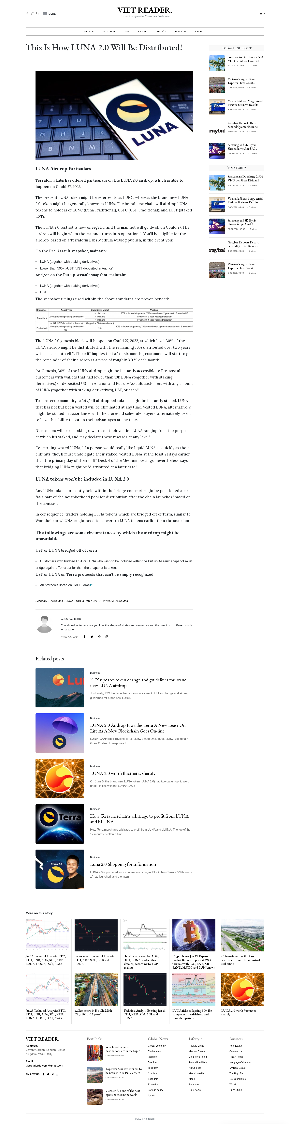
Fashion (152, 1062)
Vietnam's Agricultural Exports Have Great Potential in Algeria (242, 83)
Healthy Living (196, 1045)
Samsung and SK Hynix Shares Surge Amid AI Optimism (242, 148)
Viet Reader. (145, 10)
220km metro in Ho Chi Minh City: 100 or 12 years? (93, 1012)
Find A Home (236, 1056)
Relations (194, 1084)
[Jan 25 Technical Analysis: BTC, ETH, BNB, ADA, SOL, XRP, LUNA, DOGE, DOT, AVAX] (47, 934)
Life (126, 31)
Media (192, 1079)
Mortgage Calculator (240, 1062)
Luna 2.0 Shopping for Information (123, 864)
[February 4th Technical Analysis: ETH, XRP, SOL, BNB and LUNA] (96, 934)
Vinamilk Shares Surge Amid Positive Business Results (245, 103)
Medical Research (198, 1051)
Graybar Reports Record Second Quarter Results (243, 125)
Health (180, 31)
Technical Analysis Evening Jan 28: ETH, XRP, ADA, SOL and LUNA (145, 1014)
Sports (162, 31)
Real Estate (235, 1045)
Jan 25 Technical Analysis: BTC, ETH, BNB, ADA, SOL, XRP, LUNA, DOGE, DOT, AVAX (46, 960)
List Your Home (237, 1079)
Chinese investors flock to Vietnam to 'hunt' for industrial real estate (240, 960)
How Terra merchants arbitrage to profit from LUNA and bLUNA (139, 819)
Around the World (198, 1062)
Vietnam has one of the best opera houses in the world (123, 1093)
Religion (152, 1056)
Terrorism (153, 1068)
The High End (236, 1073)
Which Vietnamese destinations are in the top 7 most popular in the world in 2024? (123, 1052)
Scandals (153, 1079)
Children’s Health (198, 1056)
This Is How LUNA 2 (88, 600)
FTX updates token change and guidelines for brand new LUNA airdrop (138, 682)
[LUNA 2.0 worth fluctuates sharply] (242, 989)
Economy (41, 600)
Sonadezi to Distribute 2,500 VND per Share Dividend (245, 59)
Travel (143, 31)
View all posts (69, 637)
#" (91, 585)
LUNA (69, 600)
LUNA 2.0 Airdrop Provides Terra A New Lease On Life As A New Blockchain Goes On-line (138, 728)
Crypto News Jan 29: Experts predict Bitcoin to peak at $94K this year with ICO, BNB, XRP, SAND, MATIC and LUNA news (193, 962)
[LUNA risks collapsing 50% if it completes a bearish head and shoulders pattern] (193, 989)
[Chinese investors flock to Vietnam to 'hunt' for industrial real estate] (242, 934)
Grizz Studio (235, 1090)
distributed (56, 600)
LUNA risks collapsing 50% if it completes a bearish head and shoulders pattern (192, 1014)
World (89, 31)
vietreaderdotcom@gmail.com (44, 1065)
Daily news (195, 1090)
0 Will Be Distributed (115, 600)
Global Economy (157, 1045)
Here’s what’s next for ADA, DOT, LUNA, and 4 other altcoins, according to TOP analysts (141, 962)
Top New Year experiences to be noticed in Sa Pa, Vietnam (124, 1071)
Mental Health (196, 1073)
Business (108, 31)
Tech (198, 31)
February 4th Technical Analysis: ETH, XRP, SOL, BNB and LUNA (95, 960)
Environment (155, 1051)
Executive (153, 1084)
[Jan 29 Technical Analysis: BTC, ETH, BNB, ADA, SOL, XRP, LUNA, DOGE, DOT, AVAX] (47, 989)
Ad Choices (195, 1068)
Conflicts (152, 1073)
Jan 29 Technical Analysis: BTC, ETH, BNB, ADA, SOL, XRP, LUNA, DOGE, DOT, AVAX (46, 1014)
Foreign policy (155, 1090)
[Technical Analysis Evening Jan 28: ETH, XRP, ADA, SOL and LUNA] (145, 989)
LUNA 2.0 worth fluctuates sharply (122, 773)
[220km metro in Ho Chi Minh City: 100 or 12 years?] (96, 989)
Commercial (235, 1051)
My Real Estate (237, 1068)
